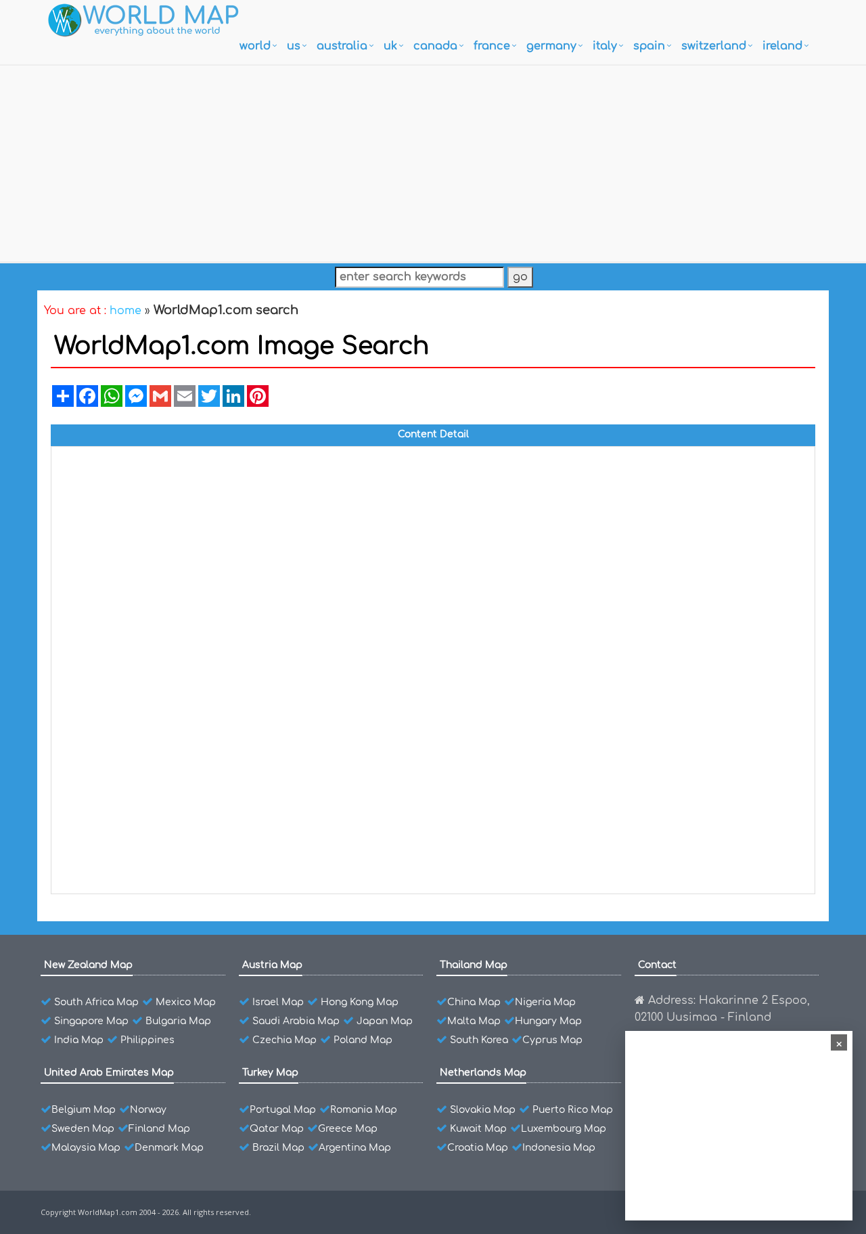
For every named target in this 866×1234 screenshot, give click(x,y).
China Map (474, 1002)
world (255, 46)
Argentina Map (355, 1148)
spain (649, 46)
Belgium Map (83, 1110)
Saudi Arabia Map (296, 1021)
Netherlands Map (483, 1072)
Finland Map (159, 1129)
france (492, 46)
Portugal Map (283, 1110)
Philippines (147, 1040)
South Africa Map (96, 1002)
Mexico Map (186, 1002)
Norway (148, 1110)
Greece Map (348, 1129)
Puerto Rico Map (572, 1110)
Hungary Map (548, 1021)
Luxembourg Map (563, 1129)
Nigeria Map (545, 1002)
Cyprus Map (552, 1040)
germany (551, 46)
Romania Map (363, 1110)
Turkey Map (270, 1072)
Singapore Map (91, 1021)
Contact (657, 965)
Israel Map (278, 1002)
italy (605, 46)
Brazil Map (278, 1148)
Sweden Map (82, 1129)
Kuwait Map (478, 1129)
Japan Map (385, 1021)
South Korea (479, 1040)
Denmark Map (169, 1148)
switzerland (713, 46)
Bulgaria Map (178, 1021)
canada (435, 46)
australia (342, 46)
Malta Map (474, 1021)
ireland (782, 46)
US (293, 46)
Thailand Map (473, 965)
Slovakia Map (483, 1110)
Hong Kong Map (359, 1002)
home (125, 311)
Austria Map (272, 965)
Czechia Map (284, 1040)
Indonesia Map (558, 1148)
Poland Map (363, 1040)
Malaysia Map (85, 1148)
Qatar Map (277, 1129)
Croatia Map (477, 1148)
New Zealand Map (88, 965)
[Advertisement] (433, 160)
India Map (79, 1040)
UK (390, 46)
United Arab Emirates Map (109, 1072)
